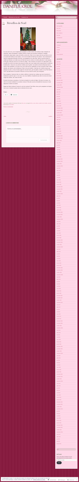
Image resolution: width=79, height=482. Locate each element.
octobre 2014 (59, 378)
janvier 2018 (59, 293)
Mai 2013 (58, 413)
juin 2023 (58, 145)
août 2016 (58, 330)
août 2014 (58, 383)
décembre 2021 (59, 186)
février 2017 (59, 316)
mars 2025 (59, 101)
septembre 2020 (60, 219)
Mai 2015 (58, 362)
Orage (58, 52)
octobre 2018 (59, 272)
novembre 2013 (59, 404)
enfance (37, 103)
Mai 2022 (58, 175)
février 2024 (59, 131)
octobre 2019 (59, 244)
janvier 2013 (59, 422)
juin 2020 (58, 226)
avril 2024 (58, 126)
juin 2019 (58, 253)
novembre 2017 (59, 297)
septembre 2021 (60, 193)
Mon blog (58, 35)
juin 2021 (58, 198)
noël (43, 103)
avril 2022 (58, 177)
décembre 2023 (59, 135)
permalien (12, 104)
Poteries (58, 47)
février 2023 (59, 154)
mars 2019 (59, 260)
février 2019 (59, 263)
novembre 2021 (59, 189)
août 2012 (58, 434)
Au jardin (58, 49)
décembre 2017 (59, 295)
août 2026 (58, 61)
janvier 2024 (59, 133)
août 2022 (58, 168)
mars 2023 (59, 152)
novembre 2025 (59, 82)
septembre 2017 (60, 302)
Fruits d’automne (60, 54)
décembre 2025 (59, 80)
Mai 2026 (58, 68)
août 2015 (58, 355)
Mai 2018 (58, 283)
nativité (40, 103)
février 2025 (59, 103)
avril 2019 (58, 258)
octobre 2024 (59, 112)
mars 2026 (59, 73)
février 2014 (59, 397)
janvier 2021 (59, 209)
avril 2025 (58, 98)
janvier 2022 (59, 184)
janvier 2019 (59, 265)
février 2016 (59, 341)
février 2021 (59, 207)
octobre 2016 (59, 325)
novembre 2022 (59, 161)
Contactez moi (24, 17)
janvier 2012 (59, 443)
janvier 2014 (59, 399)
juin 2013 (58, 411)
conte (34, 103)
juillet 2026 (58, 64)
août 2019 (58, 249)
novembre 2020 (59, 214)
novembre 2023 (59, 138)
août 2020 (58, 221)
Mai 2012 (58, 441)
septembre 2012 (60, 432)
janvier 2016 (59, 344)
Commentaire (43, 140)
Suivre (59, 462)
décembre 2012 (59, 425)
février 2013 (59, 420)
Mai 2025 (58, 96)
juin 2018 (58, 281)
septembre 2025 (60, 87)
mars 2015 (59, 367)
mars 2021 (59, 205)
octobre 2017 (59, 300)
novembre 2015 (59, 348)
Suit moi (59, 454)
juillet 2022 (58, 170)
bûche (31, 103)
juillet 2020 (58, 223)
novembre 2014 (59, 376)
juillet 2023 (58, 142)
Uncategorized (59, 37)
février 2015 (59, 369)
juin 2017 (58, 309)
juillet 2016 (58, 332)
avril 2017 (58, 311)
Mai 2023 (58, 147)
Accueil (5, 17)
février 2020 (59, 235)
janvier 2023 (59, 156)
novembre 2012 (59, 427)
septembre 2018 (60, 274)
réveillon (45, 103)
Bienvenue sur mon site (14, 17)
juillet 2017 (58, 307)
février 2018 (59, 290)
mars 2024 (59, 128)
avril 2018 (58, 286)
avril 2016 (58, 337)
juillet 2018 (58, 279)
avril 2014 (58, 392)
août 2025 (58, 89)
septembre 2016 (60, 327)
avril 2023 (58, 149)
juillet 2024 (58, 119)
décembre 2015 (59, 346)
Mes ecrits (24, 103)
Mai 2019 (58, 256)
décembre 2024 (59, 108)
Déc (3, 23)
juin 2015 (58, 360)
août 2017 (58, 304)
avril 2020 (58, 230)
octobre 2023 (59, 140)
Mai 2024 (58, 124)
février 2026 (59, 75)
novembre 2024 (59, 110)
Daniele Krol (17, 7)
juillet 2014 (58, 385)
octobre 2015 (59, 351)
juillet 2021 (58, 196)
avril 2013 (58, 415)
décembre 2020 (59, 212)
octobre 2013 (59, 406)
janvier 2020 (59, 237)
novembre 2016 (59, 323)
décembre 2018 (59, 267)
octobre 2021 (59, 191)
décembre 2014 (59, 374)
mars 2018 (59, 288)
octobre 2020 (59, 216)
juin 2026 (58, 66)
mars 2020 (59, 233)
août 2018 (58, 277)
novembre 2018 (59, 270)
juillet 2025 (58, 91)
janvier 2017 (59, 318)
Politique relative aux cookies (39, 479)
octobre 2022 (59, 163)
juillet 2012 (58, 436)
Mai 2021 (58, 200)
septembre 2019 (60, 246)
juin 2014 (58, 388)
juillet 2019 (58, 251)
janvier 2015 (59, 371)
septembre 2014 (60, 381)
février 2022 (59, 182)
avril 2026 (58, 71)
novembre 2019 (59, 242)
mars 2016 (59, 339)
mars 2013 (59, 418)
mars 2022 (59, 179)
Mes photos (59, 30)
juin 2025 (58, 94)
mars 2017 (59, 314)
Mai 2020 (58, 228)
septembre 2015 (60, 353)
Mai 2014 (58, 390)
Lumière (51, 116)
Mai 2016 (58, 334)
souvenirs (49, 103)
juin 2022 (58, 172)
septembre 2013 (60, 408)
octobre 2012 (59, 429)
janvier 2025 (59, 105)
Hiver (4, 116)
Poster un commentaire (8, 106)
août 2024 (58, 117)
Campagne (59, 45)
